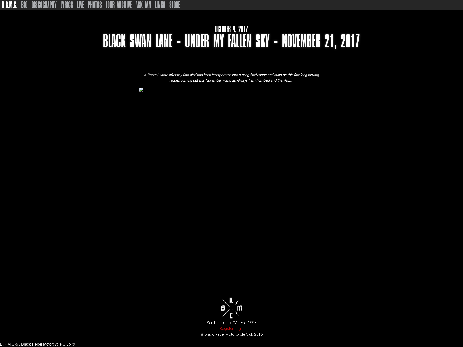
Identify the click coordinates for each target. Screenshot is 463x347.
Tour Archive (119, 5)
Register (226, 328)
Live (80, 5)
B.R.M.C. (9, 5)
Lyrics (67, 5)
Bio (24, 5)
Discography (44, 5)
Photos (95, 5)
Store (174, 5)
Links (160, 5)
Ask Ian (143, 5)
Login (239, 328)
